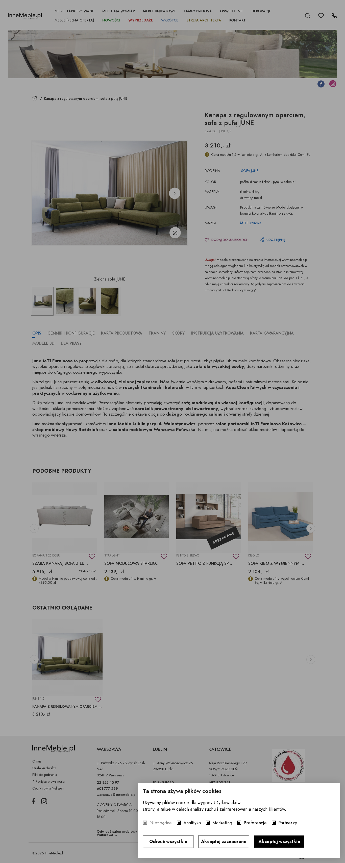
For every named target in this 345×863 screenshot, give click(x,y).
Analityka (192, 823)
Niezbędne (161, 823)
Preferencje (255, 823)
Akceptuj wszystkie (279, 841)
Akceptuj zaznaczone (224, 841)
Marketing (222, 823)
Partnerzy (287, 823)
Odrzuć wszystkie (168, 841)
